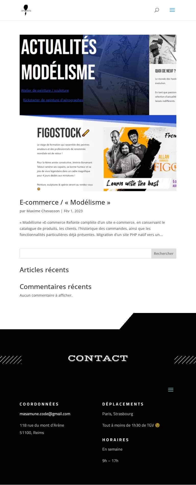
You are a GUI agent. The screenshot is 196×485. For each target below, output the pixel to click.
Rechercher (164, 253)
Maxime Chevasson (43, 210)
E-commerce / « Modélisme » (65, 202)
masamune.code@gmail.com (45, 413)
